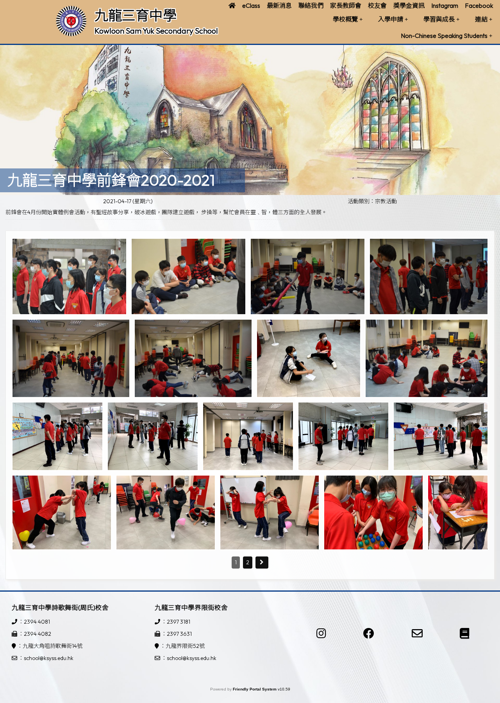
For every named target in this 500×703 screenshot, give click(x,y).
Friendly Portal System (255, 689)
